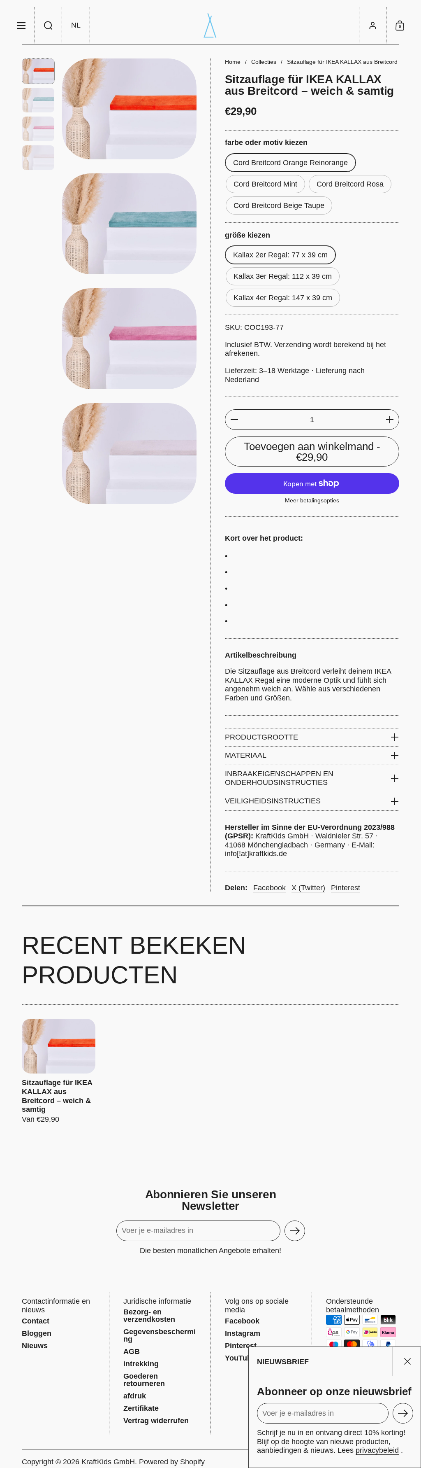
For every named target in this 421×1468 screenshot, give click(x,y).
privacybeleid (377, 1450)
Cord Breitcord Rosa (350, 184)
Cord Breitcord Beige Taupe (279, 205)
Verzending (292, 345)
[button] (48, 25)
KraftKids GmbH (108, 1462)
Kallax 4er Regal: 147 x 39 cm (283, 298)
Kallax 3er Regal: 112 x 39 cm (283, 276)
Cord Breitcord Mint (265, 184)
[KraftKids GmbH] (210, 25)
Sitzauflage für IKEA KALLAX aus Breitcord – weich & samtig (58, 1071)
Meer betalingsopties (312, 500)
